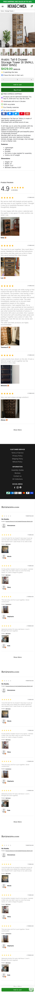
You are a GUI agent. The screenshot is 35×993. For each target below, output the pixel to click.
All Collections (17, 479)
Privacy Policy (17, 456)
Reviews (17, 473)
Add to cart (17, 990)
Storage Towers (9, 11)
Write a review (29, 183)
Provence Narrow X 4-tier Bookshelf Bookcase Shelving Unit (19, 521)
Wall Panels (8, 544)
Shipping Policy (17, 459)
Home (2, 11)
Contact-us (17, 476)
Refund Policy (17, 462)
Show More (18, 430)
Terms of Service (17, 453)
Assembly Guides (17, 470)
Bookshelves (8, 604)
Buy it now (17, 90)
